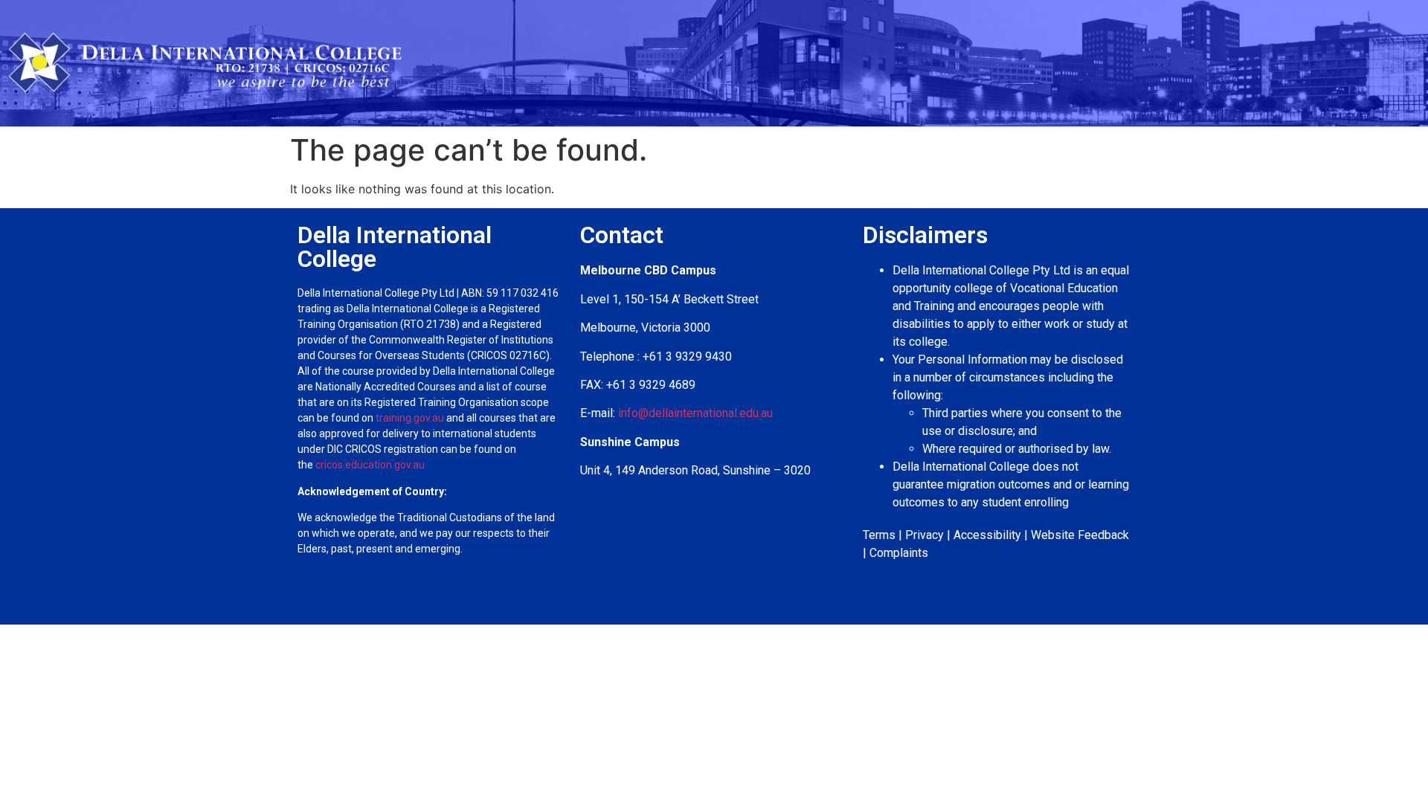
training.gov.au (410, 418)
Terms (879, 535)
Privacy (924, 535)
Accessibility (987, 535)
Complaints (898, 553)
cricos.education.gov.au (371, 465)
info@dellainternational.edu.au (695, 413)
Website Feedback (1080, 535)
